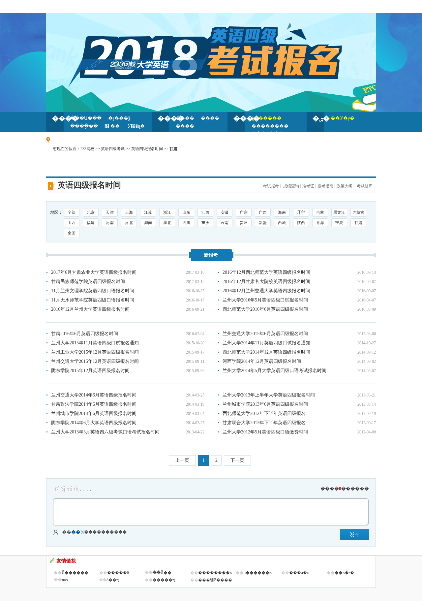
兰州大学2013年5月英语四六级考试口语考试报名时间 (105, 431)
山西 (71, 222)
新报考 (211, 255)
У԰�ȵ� (136, 126)
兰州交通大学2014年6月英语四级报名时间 (93, 395)
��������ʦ (215, 572)
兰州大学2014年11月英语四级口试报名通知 (266, 342)
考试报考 (271, 186)
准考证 (308, 186)
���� (58, 118)
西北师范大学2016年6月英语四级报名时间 (265, 309)
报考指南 (325, 186)
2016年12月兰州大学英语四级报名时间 (90, 309)
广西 (263, 212)
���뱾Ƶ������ (219, 580)
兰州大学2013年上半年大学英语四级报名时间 (269, 395)
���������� (344, 488)
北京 (91, 212)
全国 (71, 233)
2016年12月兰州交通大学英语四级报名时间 (266, 290)
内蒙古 (358, 212)
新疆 (263, 222)
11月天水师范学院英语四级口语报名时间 (92, 300)
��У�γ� (342, 118)
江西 (205, 212)
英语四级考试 (113, 148)
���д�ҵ (299, 572)
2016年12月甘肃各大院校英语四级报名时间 (266, 281)
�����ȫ (118, 572)
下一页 (237, 460)
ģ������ (267, 118)
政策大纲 (344, 186)
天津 (110, 212)
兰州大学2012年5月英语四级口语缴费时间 (265, 431)
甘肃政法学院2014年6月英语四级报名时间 (93, 404)
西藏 (282, 222)
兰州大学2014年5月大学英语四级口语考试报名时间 (274, 370)
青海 (320, 222)
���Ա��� (86, 118)
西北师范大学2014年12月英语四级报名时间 (266, 352)
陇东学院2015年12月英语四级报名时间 (90, 370)
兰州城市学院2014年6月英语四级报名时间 (93, 413)
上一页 (182, 460)
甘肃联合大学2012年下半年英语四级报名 (264, 422)
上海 (129, 212)
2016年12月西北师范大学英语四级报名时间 (266, 272)
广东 (244, 212)
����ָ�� (84, 126)
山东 (186, 212)
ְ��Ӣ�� (162, 572)
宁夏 (339, 222)
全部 (71, 212)
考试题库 (365, 186)
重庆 (205, 222)
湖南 (148, 222)
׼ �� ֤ (113, 126)
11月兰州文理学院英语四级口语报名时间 (92, 290)
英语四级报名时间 (147, 148)
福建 (91, 222)
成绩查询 (290, 186)
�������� (270, 126)
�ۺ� (318, 118)
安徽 (224, 212)
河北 (129, 222)
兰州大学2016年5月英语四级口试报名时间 (265, 300)
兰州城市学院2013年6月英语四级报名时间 (265, 404)
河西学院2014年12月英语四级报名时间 (262, 361)
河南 (110, 222)
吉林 (320, 212)
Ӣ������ (75, 572)
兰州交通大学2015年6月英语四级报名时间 (265, 333)
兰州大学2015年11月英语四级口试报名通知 (95, 342)
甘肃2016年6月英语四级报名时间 (84, 333)
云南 (224, 222)
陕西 (301, 222)
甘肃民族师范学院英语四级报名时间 (88, 281)
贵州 (244, 222)
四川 (186, 222)
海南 (282, 212)
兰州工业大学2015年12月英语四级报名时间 (95, 352)
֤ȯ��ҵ (112, 580)
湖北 (167, 222)
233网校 (87, 148)
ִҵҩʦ (65, 580)
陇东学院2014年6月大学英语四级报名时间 (93, 422)
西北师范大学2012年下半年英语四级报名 (264, 413)
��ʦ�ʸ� (344, 572)
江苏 (148, 212)
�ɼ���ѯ (119, 118)
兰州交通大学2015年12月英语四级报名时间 (95, 361)
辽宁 (301, 212)
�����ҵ (164, 580)
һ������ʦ (258, 572)
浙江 (167, 212)
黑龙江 (339, 212)
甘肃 (358, 222)
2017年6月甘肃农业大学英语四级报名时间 (93, 272)
